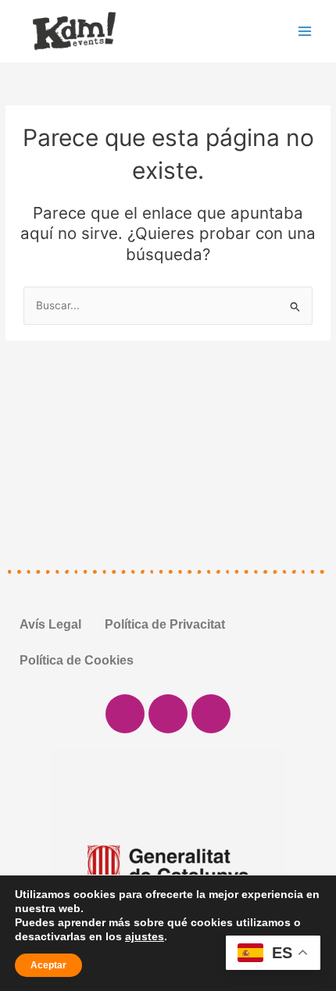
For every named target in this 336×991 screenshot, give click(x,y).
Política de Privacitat (165, 624)
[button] (23, 866)
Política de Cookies (77, 660)
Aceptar (48, 965)
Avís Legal (50, 624)
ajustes (144, 936)
